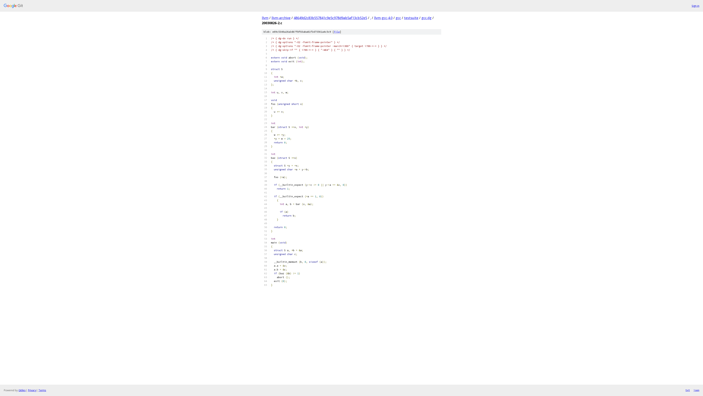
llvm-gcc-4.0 (383, 18)
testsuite (411, 18)
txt (687, 390)
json (696, 390)
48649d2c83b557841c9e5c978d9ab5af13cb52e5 (330, 18)
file (337, 31)
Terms (42, 390)
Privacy (32, 390)
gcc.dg (426, 18)
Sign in (695, 6)
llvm (265, 18)
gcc (398, 18)
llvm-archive (281, 18)
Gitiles (22, 390)
